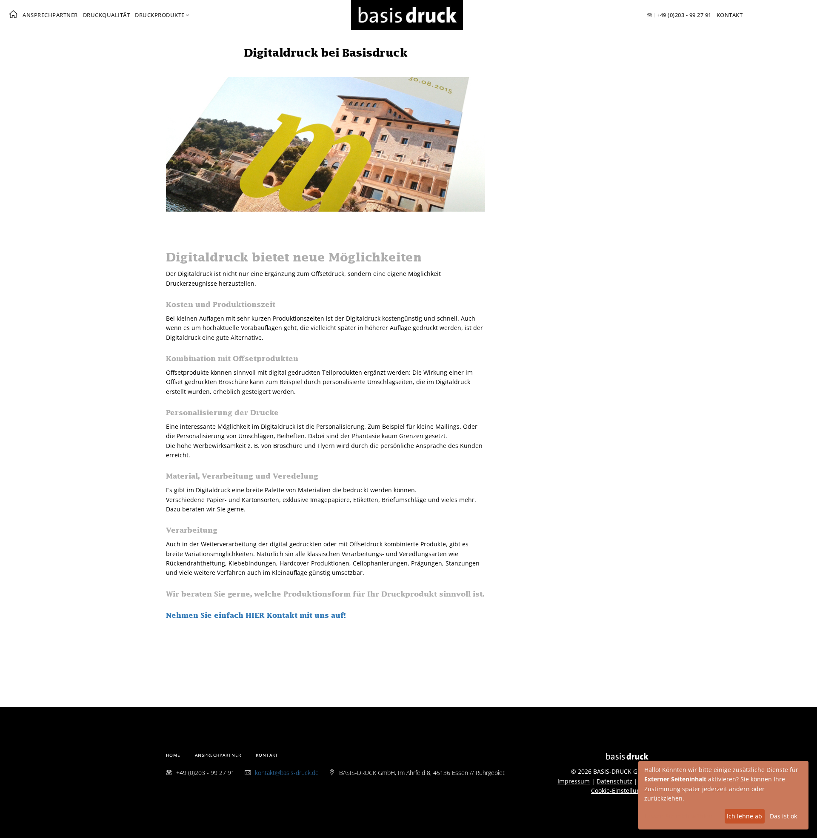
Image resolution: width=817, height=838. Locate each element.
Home (173, 755)
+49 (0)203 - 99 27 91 (684, 15)
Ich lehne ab (744, 816)
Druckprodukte (160, 15)
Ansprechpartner (50, 15)
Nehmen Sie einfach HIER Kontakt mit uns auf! (256, 616)
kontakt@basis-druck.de (287, 773)
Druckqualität (106, 15)
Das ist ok (783, 816)
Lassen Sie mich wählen (678, 816)
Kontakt (730, 15)
